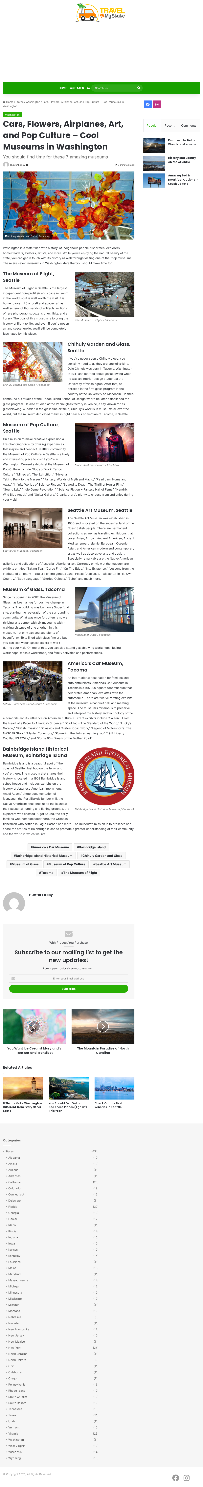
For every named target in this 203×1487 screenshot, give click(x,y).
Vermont (13, 1427)
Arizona (13, 1170)
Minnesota (15, 1292)
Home (63, 88)
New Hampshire (18, 1329)
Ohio (11, 1366)
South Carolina (18, 1396)
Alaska (12, 1163)
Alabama (14, 1157)
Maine (12, 1268)
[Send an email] (27, 164)
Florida (12, 1206)
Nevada (13, 1323)
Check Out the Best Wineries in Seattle (109, 1105)
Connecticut (16, 1194)
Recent (169, 125)
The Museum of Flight (80, 873)
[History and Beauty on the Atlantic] (154, 163)
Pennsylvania (16, 1384)
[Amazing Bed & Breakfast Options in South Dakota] (154, 180)
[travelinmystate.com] (101, 12)
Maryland (14, 1274)
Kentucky (14, 1255)
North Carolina (17, 1353)
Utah (11, 1421)
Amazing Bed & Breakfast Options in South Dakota (183, 179)
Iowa (11, 1243)
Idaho (12, 1225)
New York (14, 1347)
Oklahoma (15, 1372)
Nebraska (14, 1317)
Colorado (14, 1188)
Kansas (13, 1249)
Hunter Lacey (41, 894)
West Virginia (16, 1445)
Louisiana (14, 1261)
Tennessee (15, 1409)
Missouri (13, 1304)
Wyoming (14, 1458)
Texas (12, 1415)
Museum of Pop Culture (67, 864)
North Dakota (17, 1360)
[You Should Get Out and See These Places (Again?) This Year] (69, 1088)
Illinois (12, 1231)
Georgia (13, 1212)
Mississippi (15, 1298)
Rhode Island (16, 1390)
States (78, 88)
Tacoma (47, 873)
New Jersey (16, 1335)
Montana (14, 1311)
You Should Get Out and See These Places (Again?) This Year (68, 1107)
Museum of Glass (25, 864)
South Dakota (17, 1403)
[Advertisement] (101, 53)
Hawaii (12, 1219)
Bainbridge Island (92, 847)
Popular (152, 125)
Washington (33, 101)
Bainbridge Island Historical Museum (44, 856)
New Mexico (16, 1341)
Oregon (13, 1378)
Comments (188, 125)
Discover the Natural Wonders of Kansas (183, 142)
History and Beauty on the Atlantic (182, 160)
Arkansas (14, 1176)
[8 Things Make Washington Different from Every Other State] (23, 1088)
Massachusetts (18, 1280)
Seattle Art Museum (110, 864)
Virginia (13, 1433)
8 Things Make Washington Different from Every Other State (22, 1107)
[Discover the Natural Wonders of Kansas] (154, 145)
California (14, 1182)
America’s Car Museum (51, 847)
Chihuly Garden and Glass (102, 856)
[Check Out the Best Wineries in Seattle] (114, 1088)
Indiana (13, 1237)
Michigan (14, 1286)
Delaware (14, 1200)
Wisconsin (15, 1452)
